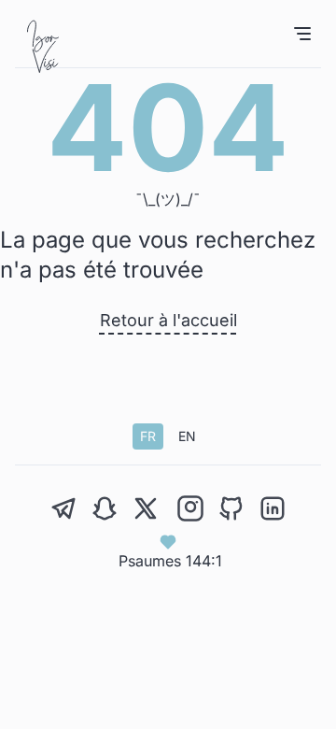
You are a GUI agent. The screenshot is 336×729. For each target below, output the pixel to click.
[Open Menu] (302, 33)
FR (148, 436)
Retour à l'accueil (168, 320)
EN (187, 436)
